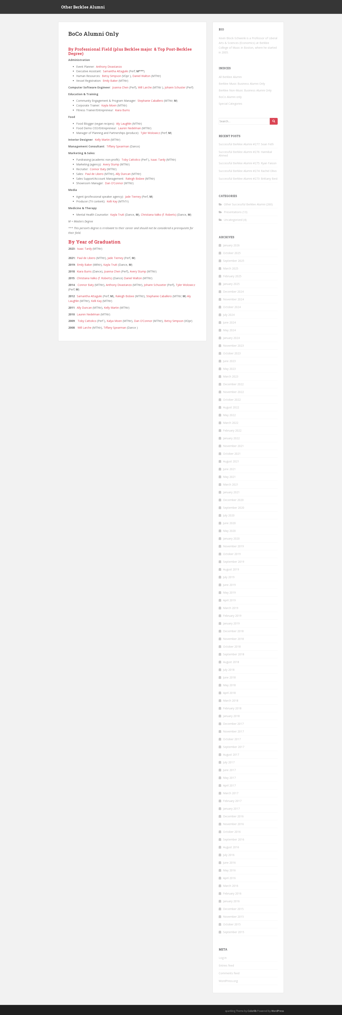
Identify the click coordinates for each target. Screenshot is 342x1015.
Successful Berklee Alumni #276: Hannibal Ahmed (245, 153)
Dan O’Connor (114, 183)
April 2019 (229, 600)
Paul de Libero (94, 174)
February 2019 (232, 616)
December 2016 (233, 816)
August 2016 (231, 847)
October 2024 (232, 307)
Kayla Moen (109, 105)
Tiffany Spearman (117, 146)
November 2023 (233, 345)
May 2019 (229, 592)
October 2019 (232, 554)
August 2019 (231, 569)
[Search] (274, 121)
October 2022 (232, 399)
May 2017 (229, 778)
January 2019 (231, 623)
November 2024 (233, 299)
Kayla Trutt (117, 214)
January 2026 (231, 245)
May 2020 (229, 531)
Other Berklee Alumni (83, 6)
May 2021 (229, 477)
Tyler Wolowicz (150, 133)
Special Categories (230, 103)
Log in (223, 958)
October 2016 (232, 832)
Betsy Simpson (111, 76)
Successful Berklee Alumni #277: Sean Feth (246, 144)
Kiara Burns (122, 110)
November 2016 (233, 824)
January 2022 (231, 438)
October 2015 (232, 924)
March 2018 (230, 700)
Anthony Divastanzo (109, 66)
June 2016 (229, 862)
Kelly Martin (102, 139)
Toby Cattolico (131, 159)
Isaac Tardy (158, 159)
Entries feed (226, 965)
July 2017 (229, 762)
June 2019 (229, 585)
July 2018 (229, 670)
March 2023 (230, 376)
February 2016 (232, 893)
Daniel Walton (141, 76)
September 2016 (233, 839)
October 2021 (232, 453)
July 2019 (229, 577)
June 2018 (229, 677)
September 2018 (233, 654)
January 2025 (231, 284)
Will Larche (145, 87)
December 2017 (233, 724)
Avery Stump (111, 164)
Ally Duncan (123, 174)
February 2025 (232, 276)
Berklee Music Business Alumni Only (242, 83)
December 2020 (233, 500)
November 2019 (233, 546)
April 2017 (229, 785)
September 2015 (233, 932)
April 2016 (229, 878)
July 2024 (229, 315)
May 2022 (229, 415)
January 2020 (231, 538)
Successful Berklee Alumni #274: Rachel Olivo (248, 171)
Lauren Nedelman (129, 128)
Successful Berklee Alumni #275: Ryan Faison (247, 163)
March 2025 (230, 268)
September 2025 (233, 261)
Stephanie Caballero (150, 100)
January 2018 (231, 716)
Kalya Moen (114, 321)
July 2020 (229, 515)
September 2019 (233, 561)
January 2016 (231, 901)
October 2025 (232, 253)
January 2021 (231, 492)
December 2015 (233, 909)
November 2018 (233, 639)
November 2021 (233, 446)
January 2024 (231, 338)
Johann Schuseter (155, 285)
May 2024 (229, 330)
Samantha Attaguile (115, 71)
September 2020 (233, 507)
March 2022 (230, 423)
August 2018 (231, 662)
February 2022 (232, 430)
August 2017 (231, 754)
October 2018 (232, 646)
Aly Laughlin (123, 123)
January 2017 (231, 808)
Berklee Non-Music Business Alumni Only (245, 90)
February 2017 (232, 801)
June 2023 (229, 361)
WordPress (277, 1011)
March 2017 (230, 793)
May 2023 (229, 369)
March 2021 (230, 484)
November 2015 (233, 916)
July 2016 (229, 855)
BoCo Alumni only (230, 97)
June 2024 (229, 322)
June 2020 (229, 523)
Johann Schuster (175, 87)
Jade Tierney (133, 196)
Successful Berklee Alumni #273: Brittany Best (248, 178)
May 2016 (229, 870)
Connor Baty (98, 169)
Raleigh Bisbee (134, 178)
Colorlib (252, 1011)
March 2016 (230, 886)
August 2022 (231, 407)
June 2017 (229, 770)
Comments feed (229, 973)
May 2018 (229, 685)
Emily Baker (110, 81)
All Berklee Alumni (230, 77)
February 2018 (232, 708)
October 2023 (232, 353)
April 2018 (229, 693)
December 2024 (233, 291)
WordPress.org (228, 981)
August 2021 (231, 461)
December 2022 (233, 384)
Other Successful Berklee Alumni (244, 204)
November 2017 (233, 731)
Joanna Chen (120, 87)
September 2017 (233, 747)
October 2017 (232, 739)
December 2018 (233, 631)
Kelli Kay (112, 201)
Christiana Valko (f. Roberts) (158, 214)
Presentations (233, 212)
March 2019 (230, 608)
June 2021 (229, 469)
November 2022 (233, 392)
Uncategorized (233, 220)
